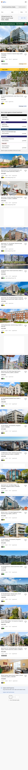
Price (2, 12)
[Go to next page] (17, 697)
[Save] (26, 12)
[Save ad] (25, 54)
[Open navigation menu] (26, 2)
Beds (12, 12)
